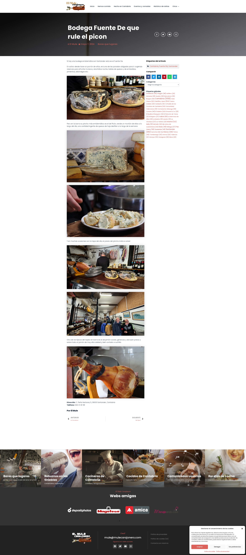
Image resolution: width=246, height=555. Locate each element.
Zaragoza (164, 137)
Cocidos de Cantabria (142, 476)
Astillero (170, 94)
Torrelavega (156, 135)
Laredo (167, 119)
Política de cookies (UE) (160, 539)
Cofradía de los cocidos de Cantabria (140, 480)
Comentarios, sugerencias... (54, 483)
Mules (162, 127)
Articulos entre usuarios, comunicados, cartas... (184, 480)
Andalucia (151, 93)
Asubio (160, 96)
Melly (149, 124)
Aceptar (200, 547)
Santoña (155, 132)
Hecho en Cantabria (122, 6)
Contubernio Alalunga (166, 109)
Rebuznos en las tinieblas (56, 478)
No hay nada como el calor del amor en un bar (20, 480)
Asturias (150, 96)
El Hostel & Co (172, 111)
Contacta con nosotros (159, 543)
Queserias (160, 129)
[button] (242, 529)
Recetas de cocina (221, 476)
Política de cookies (209, 551)
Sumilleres (167, 132)
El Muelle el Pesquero (155, 114)
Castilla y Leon (162, 101)
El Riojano (154, 117)
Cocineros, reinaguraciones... (95, 483)
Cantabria (154, 66)
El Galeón (160, 111)
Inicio (92, 6)
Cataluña (160, 104)
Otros (174, 6)
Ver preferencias (235, 547)
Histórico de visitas (161, 6)
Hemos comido (104, 6)
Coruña (150, 111)
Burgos (150, 99)
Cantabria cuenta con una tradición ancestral (224, 480)
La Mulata (158, 119)
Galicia (163, 117)
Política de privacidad (222, 551)
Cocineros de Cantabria (94, 478)
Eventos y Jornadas (142, 6)
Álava (172, 137)
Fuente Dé (163, 66)
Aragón (161, 93)
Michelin (157, 124)
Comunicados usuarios (184, 476)
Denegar (217, 547)
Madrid (172, 122)
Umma (166, 135)
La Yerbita (161, 122)
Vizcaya (153, 137)
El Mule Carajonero (123, 491)
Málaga (171, 127)
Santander (173, 66)
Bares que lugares (107, 44)
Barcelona (169, 96)
